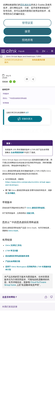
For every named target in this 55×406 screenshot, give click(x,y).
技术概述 (11, 193)
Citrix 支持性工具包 (13, 245)
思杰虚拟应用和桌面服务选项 (17, 256)
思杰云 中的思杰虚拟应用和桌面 (15, 98)
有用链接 (6, 103)
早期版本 (6, 94)
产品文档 (21, 51)
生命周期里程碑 (17, 152)
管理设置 (27, 22)
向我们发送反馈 (9, 306)
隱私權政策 (25, 5)
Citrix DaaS (13, 231)
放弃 (27, 112)
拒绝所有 (27, 39)
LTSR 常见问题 (11, 251)
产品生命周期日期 (12, 261)
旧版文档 (30, 213)
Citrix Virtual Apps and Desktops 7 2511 (23, 56)
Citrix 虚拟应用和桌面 (36, 208)
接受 (27, 31)
